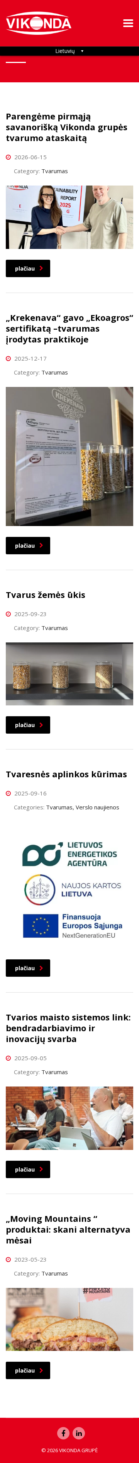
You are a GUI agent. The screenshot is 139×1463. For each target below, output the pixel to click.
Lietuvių (65, 51)
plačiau (25, 268)
